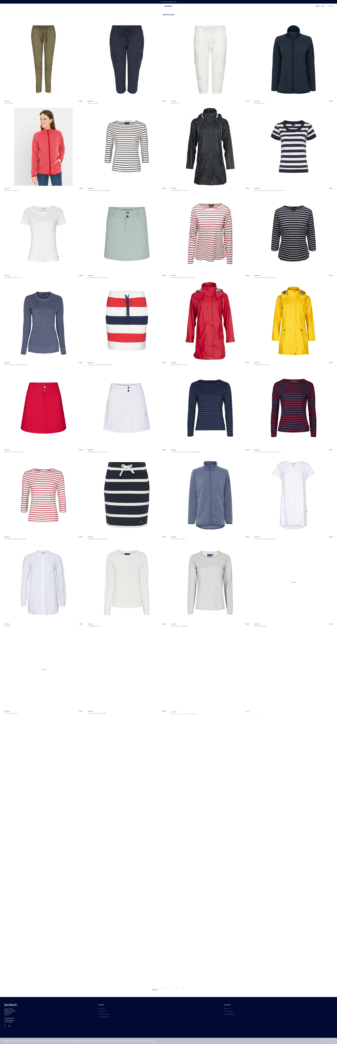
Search (323, 6)
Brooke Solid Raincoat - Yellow (262, 364)
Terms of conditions (104, 1014)
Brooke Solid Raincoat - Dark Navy (180, 190)
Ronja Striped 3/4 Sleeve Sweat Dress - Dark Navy (100, 887)
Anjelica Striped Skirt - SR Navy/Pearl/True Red (99, 364)
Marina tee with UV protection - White (97, 713)
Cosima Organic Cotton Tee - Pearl (13, 277)
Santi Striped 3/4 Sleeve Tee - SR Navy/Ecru (266, 277)
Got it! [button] (328, 1041)
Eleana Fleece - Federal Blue (178, 539)
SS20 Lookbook (228, 1011)
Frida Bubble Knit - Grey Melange (179, 626)
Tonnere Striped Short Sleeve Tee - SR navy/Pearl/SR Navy (269, 190)
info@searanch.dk (9, 1020)
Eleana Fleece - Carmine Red (11, 190)
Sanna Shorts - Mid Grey (261, 887)
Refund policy (102, 1011)
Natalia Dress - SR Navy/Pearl (178, 800)
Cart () (330, 6)
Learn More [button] (150, 1041)
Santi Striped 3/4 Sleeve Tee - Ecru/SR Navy (99, 190)
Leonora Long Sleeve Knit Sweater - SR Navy (15, 364)
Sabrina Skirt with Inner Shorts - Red (13, 451)
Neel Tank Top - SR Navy (261, 800)
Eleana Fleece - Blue (260, 103)
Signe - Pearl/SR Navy (260, 974)
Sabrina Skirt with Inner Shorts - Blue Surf (98, 277)
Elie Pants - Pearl (175, 103)
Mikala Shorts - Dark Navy (11, 974)
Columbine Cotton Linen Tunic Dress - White (266, 539)
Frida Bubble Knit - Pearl (94, 626)
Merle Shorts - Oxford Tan (10, 713)
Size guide (227, 1008)
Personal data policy (104, 1017)
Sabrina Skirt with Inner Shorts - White (97, 451)
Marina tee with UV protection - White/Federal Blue (183, 713)
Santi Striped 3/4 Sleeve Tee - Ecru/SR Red (15, 539)
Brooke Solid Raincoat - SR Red (179, 364)
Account (317, 6)
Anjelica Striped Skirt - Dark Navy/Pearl (98, 539)
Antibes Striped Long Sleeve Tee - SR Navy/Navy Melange (185, 451)
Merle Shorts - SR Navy (260, 626)
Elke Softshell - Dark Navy (261, 713)
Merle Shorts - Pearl (176, 887)
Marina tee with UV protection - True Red (98, 800)
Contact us (101, 1008)
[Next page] (182, 988)
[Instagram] (8, 1026)
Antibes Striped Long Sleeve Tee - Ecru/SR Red (182, 277)
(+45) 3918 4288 (9, 1018)
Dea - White (7, 626)
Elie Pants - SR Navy (93, 103)
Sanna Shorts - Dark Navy (10, 800)
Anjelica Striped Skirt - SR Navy (12, 887)
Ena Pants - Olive (8, 103)
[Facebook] (5, 1026)
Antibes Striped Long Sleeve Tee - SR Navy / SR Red (267, 451)
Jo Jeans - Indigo (175, 974)
